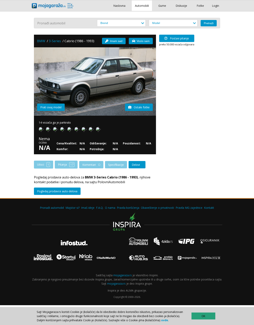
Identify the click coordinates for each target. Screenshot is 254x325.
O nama (110, 208)
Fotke (200, 6)
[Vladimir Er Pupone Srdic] (56, 130)
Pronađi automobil (52, 208)
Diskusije (181, 6)
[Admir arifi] (85, 130)
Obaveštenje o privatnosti (157, 208)
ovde (164, 320)
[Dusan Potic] (42, 130)
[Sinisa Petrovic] (92, 130)
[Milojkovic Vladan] (63, 130)
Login (215, 6)
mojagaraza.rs (122, 275)
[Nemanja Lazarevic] (99, 130)
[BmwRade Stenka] (49, 130)
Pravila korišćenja (128, 208)
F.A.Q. (99, 208)
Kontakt (209, 208)
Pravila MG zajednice (189, 208)
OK (203, 316)
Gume (162, 6)
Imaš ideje (87, 208)
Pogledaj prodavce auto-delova (57, 191)
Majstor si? (72, 208)
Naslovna (119, 6)
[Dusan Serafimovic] (70, 130)
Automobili (142, 6)
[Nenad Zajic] (77, 130)
